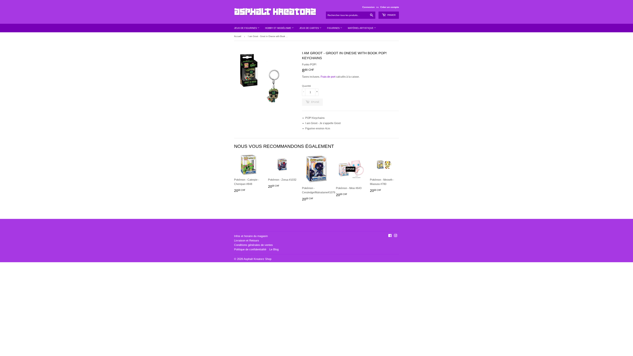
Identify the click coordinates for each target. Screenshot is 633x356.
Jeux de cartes (309, 28)
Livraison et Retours (246, 240)
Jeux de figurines (245, 28)
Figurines (333, 28)
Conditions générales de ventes (253, 245)
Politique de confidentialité (250, 249)
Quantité (306, 86)
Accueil (237, 36)
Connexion (368, 7)
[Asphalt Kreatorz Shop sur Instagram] (395, 236)
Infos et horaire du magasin (251, 236)
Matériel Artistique (361, 28)
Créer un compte (389, 7)
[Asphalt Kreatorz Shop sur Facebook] (390, 236)
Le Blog (274, 249)
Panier (391, 15)
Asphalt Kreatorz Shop (257, 259)
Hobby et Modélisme (278, 28)
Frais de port (328, 76)
